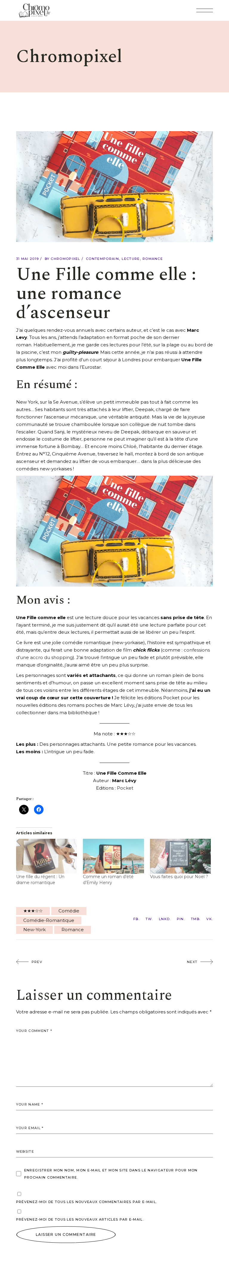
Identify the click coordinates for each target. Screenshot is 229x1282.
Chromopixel (65, 259)
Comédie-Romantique (48, 920)
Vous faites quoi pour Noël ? (179, 876)
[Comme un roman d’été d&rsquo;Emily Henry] (113, 856)
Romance (153, 259)
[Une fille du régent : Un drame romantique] (46, 856)
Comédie (68, 911)
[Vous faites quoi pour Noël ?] (180, 856)
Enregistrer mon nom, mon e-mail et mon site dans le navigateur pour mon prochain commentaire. (111, 1173)
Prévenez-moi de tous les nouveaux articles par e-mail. (80, 1219)
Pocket (125, 788)
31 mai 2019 (27, 259)
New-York (34, 929)
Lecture (131, 259)
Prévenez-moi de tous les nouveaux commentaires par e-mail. (86, 1202)
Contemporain (102, 259)
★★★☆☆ (33, 911)
